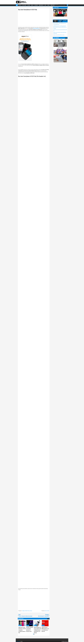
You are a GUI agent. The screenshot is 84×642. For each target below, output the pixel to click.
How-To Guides (24, 5)
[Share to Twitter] (23, 620)
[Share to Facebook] (22, 620)
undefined (61, 45)
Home (17, 5)
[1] (33, 632)
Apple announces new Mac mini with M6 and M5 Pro (29, 629)
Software (28, 5)
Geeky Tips (20, 5)
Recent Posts (55, 21)
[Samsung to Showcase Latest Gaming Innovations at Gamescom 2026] (45, 623)
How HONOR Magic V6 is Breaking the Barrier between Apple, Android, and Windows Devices (60, 51)
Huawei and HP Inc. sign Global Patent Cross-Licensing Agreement (21, 629)
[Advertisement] (32, 18)
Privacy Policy (53, 5)
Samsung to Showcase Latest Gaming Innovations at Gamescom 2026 (44, 629)
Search (67, 5)
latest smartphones (36, 28)
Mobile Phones (27, 610)
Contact (48, 5)
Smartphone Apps (41, 5)
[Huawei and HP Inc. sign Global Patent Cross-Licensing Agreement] (22, 623)
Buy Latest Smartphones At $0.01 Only (27, 10)
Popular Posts (60, 21)
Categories (65, 20)
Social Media (36, 5)
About (45, 5)
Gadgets (32, 5)
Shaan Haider (47, 610)
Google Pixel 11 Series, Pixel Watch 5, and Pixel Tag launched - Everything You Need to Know (37, 630)
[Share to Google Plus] (24, 620)
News (31, 610)
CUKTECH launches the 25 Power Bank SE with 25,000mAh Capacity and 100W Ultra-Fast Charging (59, 27)
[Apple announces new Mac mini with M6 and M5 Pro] (29, 623)
